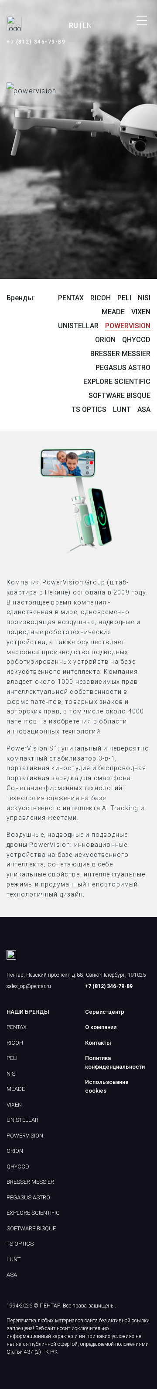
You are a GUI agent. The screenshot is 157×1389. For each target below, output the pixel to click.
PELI (124, 298)
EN (87, 25)
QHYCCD (136, 340)
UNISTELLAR (78, 326)
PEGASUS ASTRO (123, 367)
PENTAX (71, 298)
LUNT (122, 409)
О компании (100, 1027)
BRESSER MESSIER (120, 354)
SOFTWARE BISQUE (119, 395)
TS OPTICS (89, 409)
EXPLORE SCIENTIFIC (116, 381)
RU (73, 25)
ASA (143, 409)
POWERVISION (127, 326)
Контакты (98, 1042)
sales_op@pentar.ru (29, 986)
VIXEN (140, 312)
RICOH (100, 298)
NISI (144, 298)
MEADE (113, 312)
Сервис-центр (104, 1012)
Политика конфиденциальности (115, 1062)
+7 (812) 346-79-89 (36, 42)
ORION (105, 340)
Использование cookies (107, 1086)
